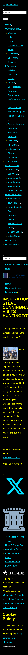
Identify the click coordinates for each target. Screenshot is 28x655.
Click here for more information (12, 638)
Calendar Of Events (14, 549)
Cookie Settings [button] (10, 607)
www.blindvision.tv (11, 457)
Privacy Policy (17, 603)
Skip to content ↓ (10, 4)
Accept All (5, 646)
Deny (9, 646)
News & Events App (14, 545)
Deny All (12, 646)
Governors (20, 264)
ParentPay (10, 264)
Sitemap (6, 603)
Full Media (19, 595)
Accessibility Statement (13, 599)
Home (8, 284)
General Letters (12, 562)
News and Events (13, 288)
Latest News (11, 292)
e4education (8, 595)
